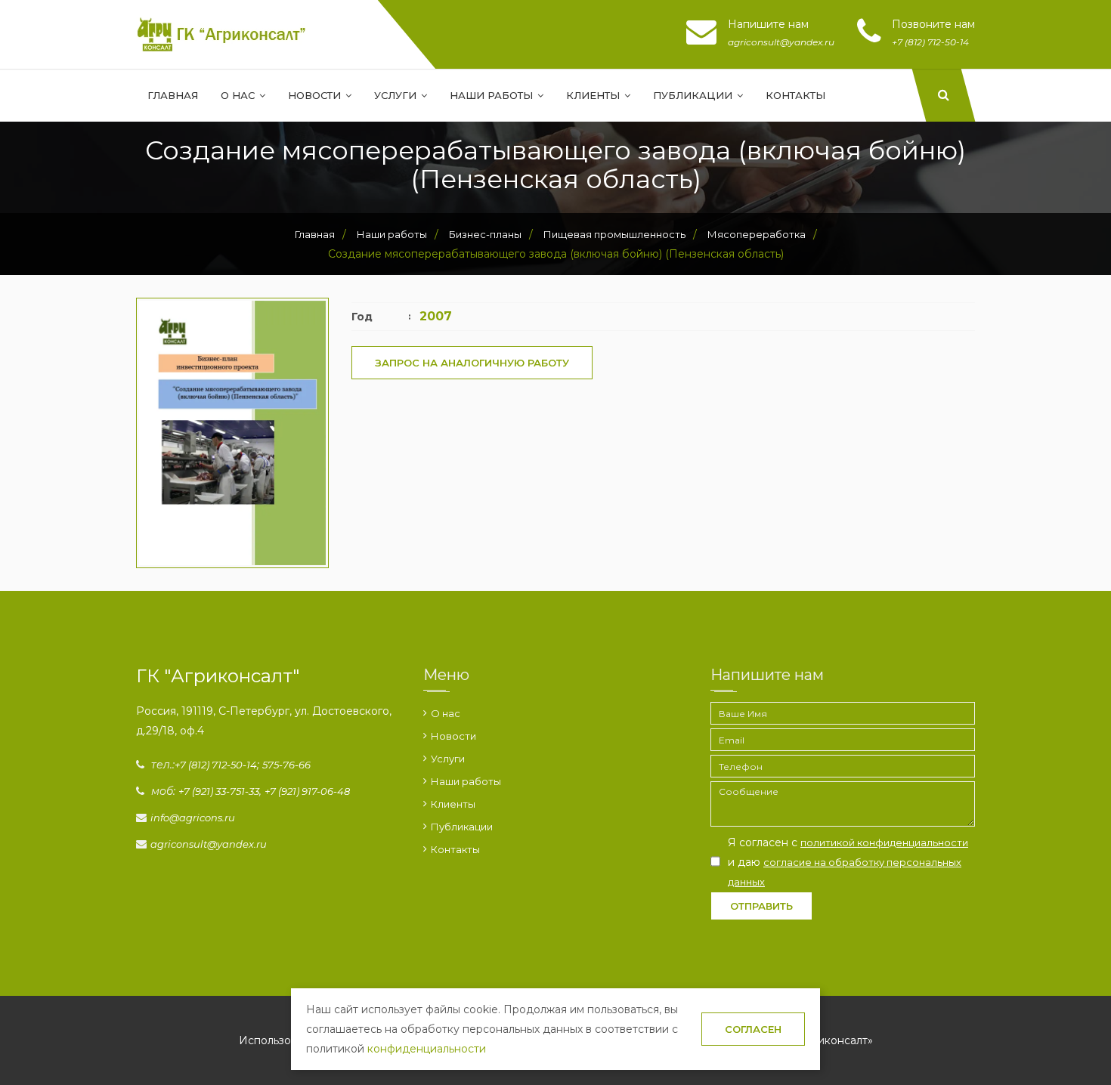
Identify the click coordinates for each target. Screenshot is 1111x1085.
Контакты (795, 95)
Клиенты (594, 95)
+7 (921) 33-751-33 (218, 791)
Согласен (753, 1029)
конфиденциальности (426, 1049)
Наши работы (493, 95)
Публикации (694, 95)
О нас (239, 95)
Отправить (761, 906)
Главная (172, 95)
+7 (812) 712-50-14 (216, 765)
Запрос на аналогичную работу (472, 363)
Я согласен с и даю (848, 862)
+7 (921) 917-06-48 (307, 791)
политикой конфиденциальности (884, 842)
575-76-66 (286, 765)
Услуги (396, 95)
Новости (316, 95)
